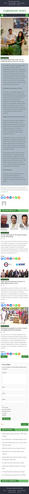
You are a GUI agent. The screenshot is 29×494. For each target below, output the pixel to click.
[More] (19, 197)
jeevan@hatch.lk (4, 191)
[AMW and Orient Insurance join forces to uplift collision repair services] (14, 269)
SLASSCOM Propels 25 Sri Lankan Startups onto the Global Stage (14, 235)
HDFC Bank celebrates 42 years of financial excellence (13, 448)
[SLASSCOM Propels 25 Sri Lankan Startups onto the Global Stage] (14, 222)
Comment (4, 372)
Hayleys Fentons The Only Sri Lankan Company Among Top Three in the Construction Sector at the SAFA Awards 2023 (25, 356)
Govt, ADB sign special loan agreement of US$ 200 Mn (14, 475)
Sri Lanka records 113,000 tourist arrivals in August (13, 462)
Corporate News (14, 10)
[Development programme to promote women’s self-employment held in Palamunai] (14, 315)
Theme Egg (20, 488)
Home (6, 3)
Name (3, 387)
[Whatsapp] (16, 197)
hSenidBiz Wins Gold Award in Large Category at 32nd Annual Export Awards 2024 (5, 356)
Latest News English (12, 3)
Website (3, 399)
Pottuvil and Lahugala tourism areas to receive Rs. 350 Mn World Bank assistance (14, 444)
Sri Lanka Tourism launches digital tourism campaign (13, 471)
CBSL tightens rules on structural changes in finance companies (13, 453)
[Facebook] (2, 197)
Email (3, 393)
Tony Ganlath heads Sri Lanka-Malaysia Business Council (14, 439)
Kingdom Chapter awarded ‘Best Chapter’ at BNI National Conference (14, 435)
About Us (18, 4)
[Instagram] (7, 197)
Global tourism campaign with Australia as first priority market (14, 467)
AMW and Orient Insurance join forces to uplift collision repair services (13, 282)
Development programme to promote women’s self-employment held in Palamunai (14, 329)
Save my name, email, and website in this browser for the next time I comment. (6, 411)
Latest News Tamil (12, 4)
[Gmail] (13, 197)
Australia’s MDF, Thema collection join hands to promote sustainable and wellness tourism (14, 458)
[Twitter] (5, 197)
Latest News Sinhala (21, 3)
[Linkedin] (10, 197)
